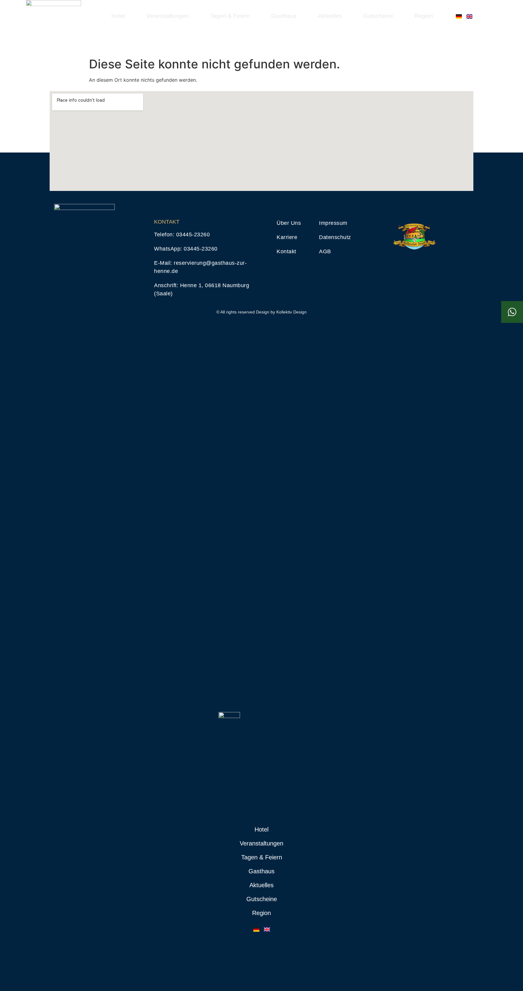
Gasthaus (284, 16)
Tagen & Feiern (230, 16)
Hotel (118, 16)
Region (423, 16)
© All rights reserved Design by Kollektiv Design (261, 312)
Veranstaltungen (167, 16)
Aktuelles (330, 16)
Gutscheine (378, 16)
